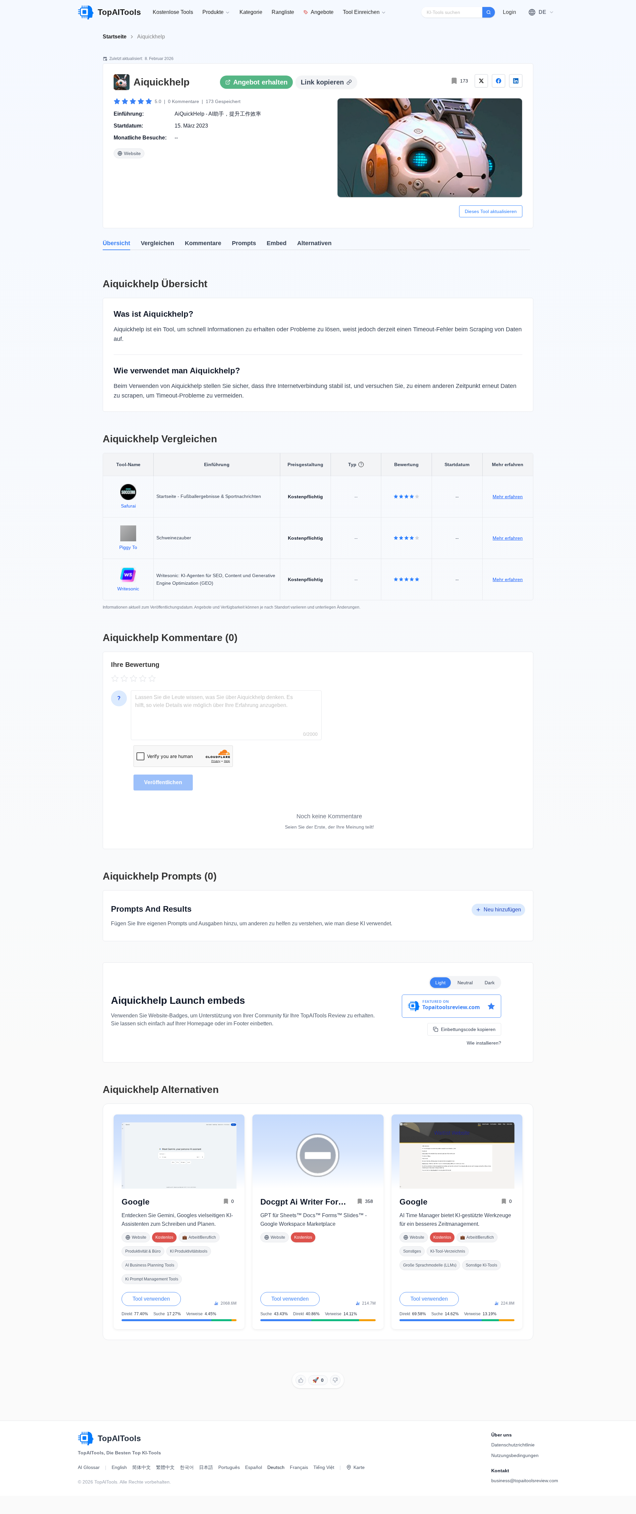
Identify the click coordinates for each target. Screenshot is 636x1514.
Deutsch (276, 1467)
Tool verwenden (151, 1299)
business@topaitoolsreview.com (524, 1480)
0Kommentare (183, 101)
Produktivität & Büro (143, 1251)
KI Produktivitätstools (188, 1251)
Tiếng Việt (323, 1467)
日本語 (206, 1467)
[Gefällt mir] (300, 1380)
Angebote (322, 12)
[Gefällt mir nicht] (335, 1380)
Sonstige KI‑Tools (481, 1265)
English (119, 1467)
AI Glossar (89, 1467)
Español (253, 1467)
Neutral (465, 982)
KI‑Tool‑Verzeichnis (447, 1251)
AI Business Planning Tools (149, 1265)
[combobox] (541, 12)
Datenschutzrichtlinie (513, 1444)
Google (135, 1201)
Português (229, 1467)
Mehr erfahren (508, 496)
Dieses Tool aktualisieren (491, 211)
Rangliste (283, 12)
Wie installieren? (484, 1043)
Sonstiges (412, 1251)
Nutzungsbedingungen (515, 1455)
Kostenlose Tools (173, 12)
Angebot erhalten (260, 82)
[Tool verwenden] (430, 147)
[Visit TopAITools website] (86, 1439)
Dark (490, 982)
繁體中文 (165, 1467)
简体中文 (141, 1467)
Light (440, 982)
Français (299, 1467)
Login (509, 12)
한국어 (187, 1467)
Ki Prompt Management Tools (151, 1279)
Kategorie (250, 12)
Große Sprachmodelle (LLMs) (429, 1265)
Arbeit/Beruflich (199, 1237)
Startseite (115, 36)
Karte (359, 1467)
